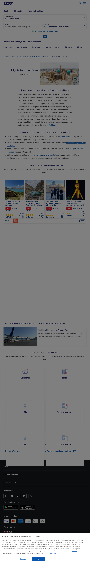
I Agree (38, 559)
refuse (74, 551)
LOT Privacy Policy (51, 553)
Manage (23, 559)
